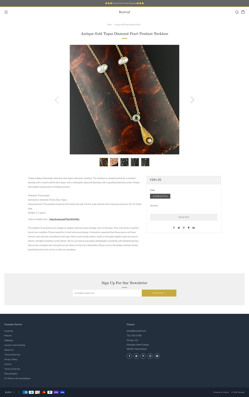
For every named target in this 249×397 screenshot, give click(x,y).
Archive (8, 364)
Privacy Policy (10, 359)
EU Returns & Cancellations (17, 378)
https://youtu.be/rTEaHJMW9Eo (64, 219)
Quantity (154, 205)
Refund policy (10, 373)
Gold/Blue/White (160, 196)
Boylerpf (124, 12)
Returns (8, 335)
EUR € (8, 392)
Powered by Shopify (221, 392)
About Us (8, 349)
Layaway (8, 330)
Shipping (8, 340)
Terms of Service (12, 354)
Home (110, 25)
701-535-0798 (134, 335)
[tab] (103, 162)
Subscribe (158, 293)
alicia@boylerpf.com (136, 330)
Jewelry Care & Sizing (14, 345)
